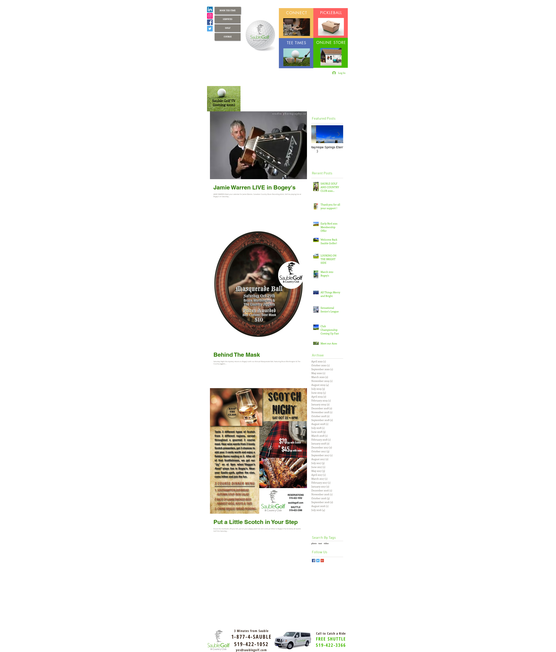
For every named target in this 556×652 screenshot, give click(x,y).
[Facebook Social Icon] (210, 22)
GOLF (227, 28)
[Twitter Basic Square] (318, 560)
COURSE (228, 36)
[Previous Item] (316, 134)
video (326, 543)
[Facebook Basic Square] (313, 560)
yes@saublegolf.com (251, 650)
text (320, 543)
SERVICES (227, 19)
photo (314, 543)
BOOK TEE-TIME (228, 10)
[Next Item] (338, 134)
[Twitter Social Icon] (210, 28)
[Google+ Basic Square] (322, 560)
